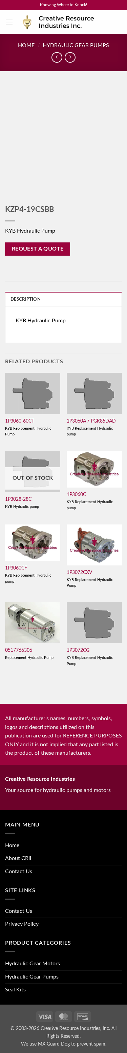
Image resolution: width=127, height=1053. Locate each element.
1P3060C (76, 494)
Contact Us (18, 871)
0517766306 (18, 650)
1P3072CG (78, 650)
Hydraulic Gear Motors (32, 963)
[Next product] (56, 57)
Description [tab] (25, 299)
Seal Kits (15, 989)
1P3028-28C (18, 499)
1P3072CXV (79, 572)
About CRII (18, 858)
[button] (9, 22)
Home (26, 45)
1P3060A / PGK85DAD (91, 421)
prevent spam (91, 1044)
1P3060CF (16, 568)
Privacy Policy (22, 924)
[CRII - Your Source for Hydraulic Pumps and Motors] (67, 22)
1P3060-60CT (19, 421)
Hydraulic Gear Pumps (76, 45)
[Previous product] (70, 57)
